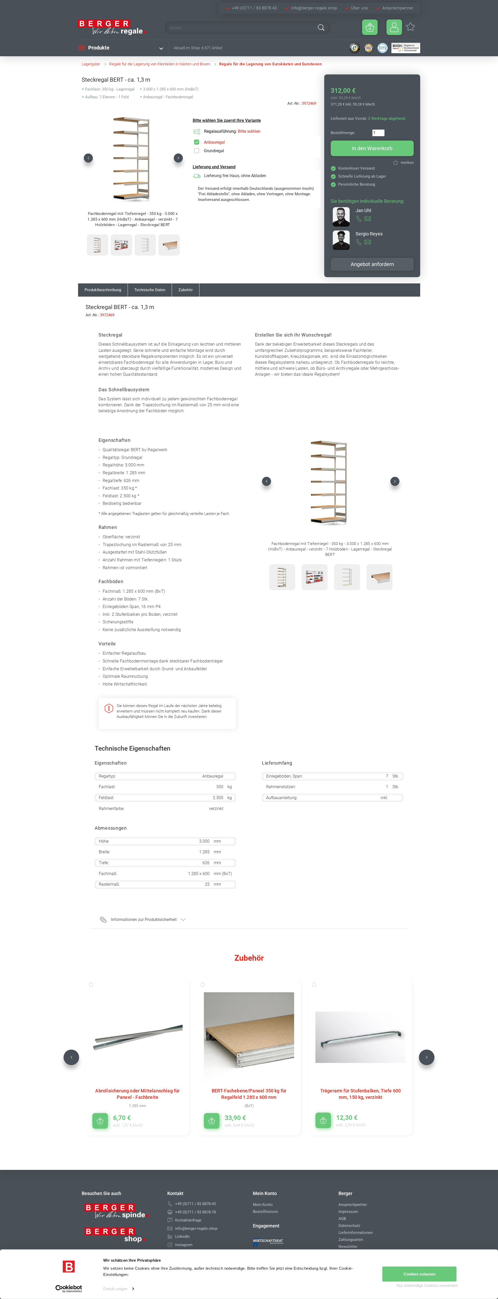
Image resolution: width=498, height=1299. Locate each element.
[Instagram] (169, 1244)
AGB (342, 1218)
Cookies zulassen (419, 1274)
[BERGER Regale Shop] (117, 27)
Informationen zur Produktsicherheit (144, 919)
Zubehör (185, 290)
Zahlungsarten (350, 1239)
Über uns (359, 8)
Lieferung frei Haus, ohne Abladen (235, 175)
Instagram (183, 1244)
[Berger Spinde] (121, 1213)
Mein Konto (263, 1204)
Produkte (98, 48)
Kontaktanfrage (188, 1220)
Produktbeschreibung (103, 290)
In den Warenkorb (372, 148)
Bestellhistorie (265, 1211)
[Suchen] (321, 27)
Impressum (348, 1211)
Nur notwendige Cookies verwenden (427, 1285)
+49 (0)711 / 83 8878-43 (254, 8)
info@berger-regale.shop (314, 8)
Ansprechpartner (397, 8)
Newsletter (347, 1246)
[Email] (169, 1228)
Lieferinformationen (355, 1232)
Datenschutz (349, 1225)
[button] (88, 158)
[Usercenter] (394, 27)
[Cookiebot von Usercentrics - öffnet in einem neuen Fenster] (69, 1289)
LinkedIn (182, 1236)
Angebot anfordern (372, 264)
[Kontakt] (169, 1220)
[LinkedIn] (169, 1236)
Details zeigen (115, 1289)
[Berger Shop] (121, 1236)
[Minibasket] (370, 27)
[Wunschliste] (96, 984)
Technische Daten (149, 290)
